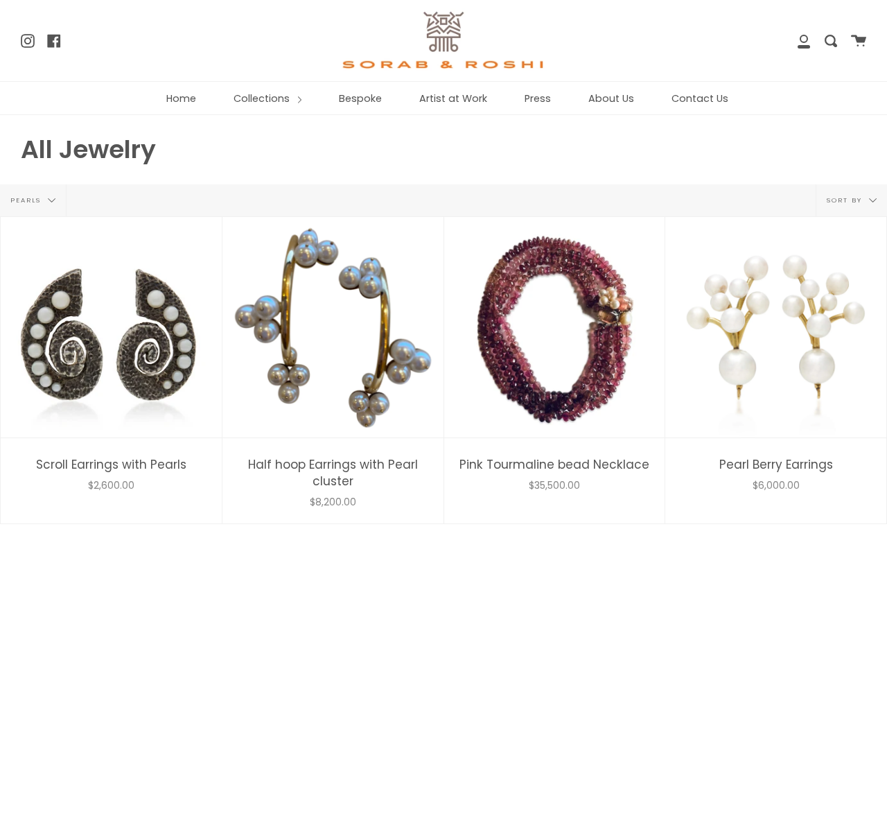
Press (538, 98)
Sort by (846, 199)
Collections (263, 98)
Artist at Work (453, 98)
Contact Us (699, 98)
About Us (611, 98)
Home (181, 98)
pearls (27, 199)
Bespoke (360, 98)
